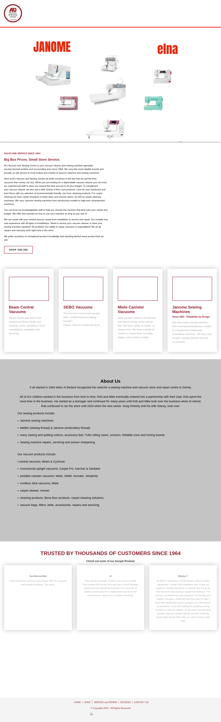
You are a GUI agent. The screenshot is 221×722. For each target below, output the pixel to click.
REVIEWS (125, 702)
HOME (77, 702)
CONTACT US (141, 702)
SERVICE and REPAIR (105, 702)
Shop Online (18, 249)
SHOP (87, 702)
